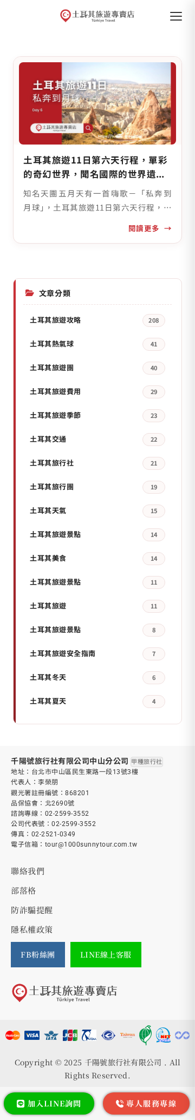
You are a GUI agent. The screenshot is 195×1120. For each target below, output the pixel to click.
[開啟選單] (176, 16)
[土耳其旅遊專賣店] (98, 16)
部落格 (23, 890)
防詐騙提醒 (32, 909)
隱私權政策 (32, 929)
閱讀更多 (144, 227)
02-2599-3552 (67, 813)
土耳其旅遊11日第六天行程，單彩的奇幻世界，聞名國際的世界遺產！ (95, 167)
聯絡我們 (27, 870)
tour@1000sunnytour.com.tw (91, 844)
